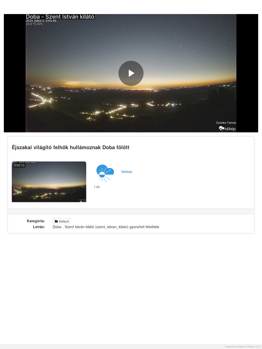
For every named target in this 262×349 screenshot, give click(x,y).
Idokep (126, 171)
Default (63, 221)
